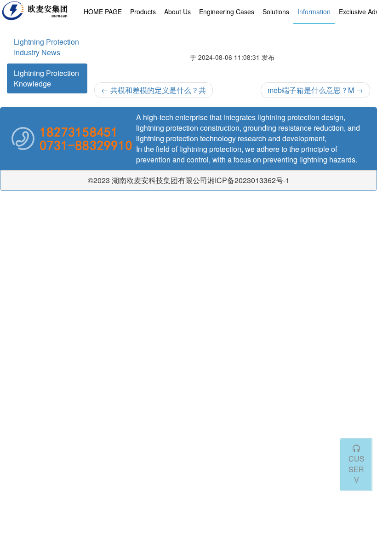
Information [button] (314, 11)
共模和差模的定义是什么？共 (153, 90)
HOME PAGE (103, 11)
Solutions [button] (276, 11)
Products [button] (143, 11)
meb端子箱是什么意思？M (315, 90)
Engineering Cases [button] (226, 11)
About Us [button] (177, 11)
